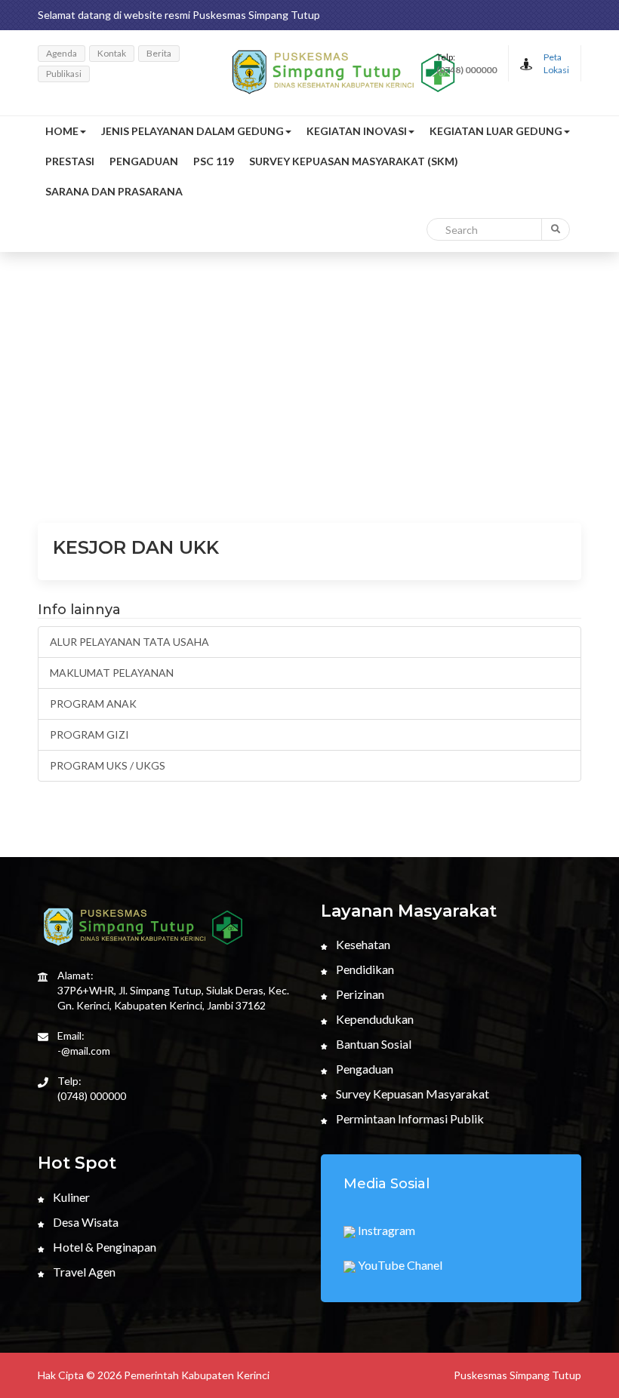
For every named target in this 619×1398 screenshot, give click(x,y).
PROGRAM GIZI (89, 734)
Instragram (385, 1230)
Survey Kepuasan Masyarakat (411, 1093)
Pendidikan (364, 969)
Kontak (111, 53)
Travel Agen (83, 1271)
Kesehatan (362, 944)
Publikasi (64, 73)
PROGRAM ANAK (93, 703)
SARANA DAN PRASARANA (114, 191)
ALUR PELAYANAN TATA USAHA (129, 641)
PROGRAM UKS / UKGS (107, 765)
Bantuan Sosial (372, 1044)
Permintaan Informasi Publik (409, 1118)
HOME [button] (62, 130)
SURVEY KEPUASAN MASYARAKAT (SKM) (353, 161)
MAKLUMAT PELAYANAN (112, 672)
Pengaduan (363, 1069)
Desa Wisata (85, 1222)
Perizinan (359, 994)
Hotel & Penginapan (103, 1247)
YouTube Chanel (399, 1265)
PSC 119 (213, 161)
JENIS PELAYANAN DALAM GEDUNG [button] (192, 130)
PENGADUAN (143, 161)
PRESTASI (69, 161)
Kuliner (70, 1197)
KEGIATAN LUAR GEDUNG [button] (496, 130)
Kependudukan (374, 1019)
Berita (158, 53)
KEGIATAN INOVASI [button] (356, 130)
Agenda (61, 53)
